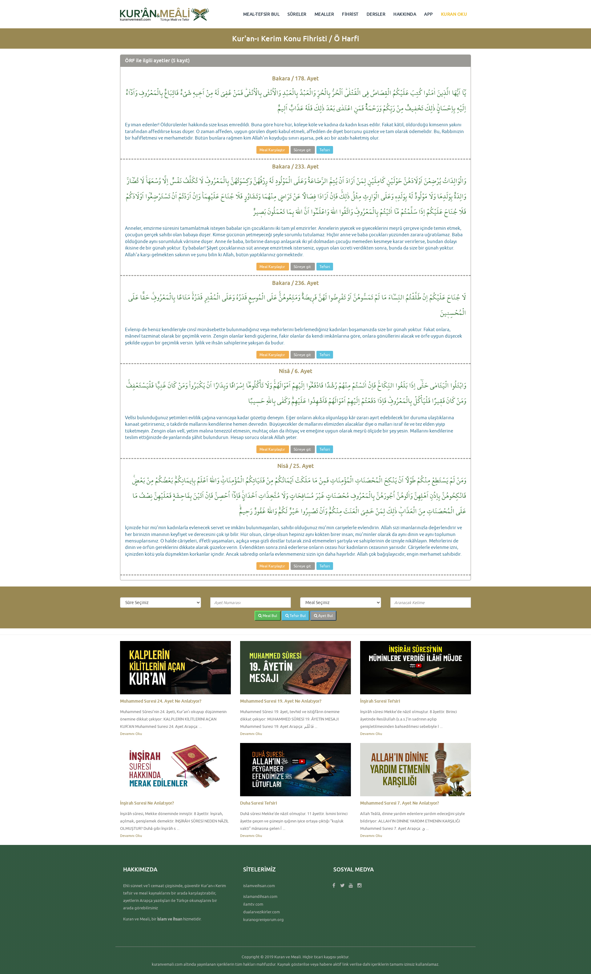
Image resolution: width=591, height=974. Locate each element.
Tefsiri (325, 150)
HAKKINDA (404, 14)
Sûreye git (303, 150)
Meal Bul (269, 615)
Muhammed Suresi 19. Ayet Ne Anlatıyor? (280, 701)
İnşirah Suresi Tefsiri (380, 701)
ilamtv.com (253, 904)
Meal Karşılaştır (272, 150)
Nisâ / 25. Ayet (295, 465)
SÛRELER (297, 14)
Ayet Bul (325, 615)
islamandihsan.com (260, 896)
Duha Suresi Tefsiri (258, 803)
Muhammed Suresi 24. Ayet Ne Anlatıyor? (160, 701)
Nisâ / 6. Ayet (295, 370)
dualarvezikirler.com (261, 911)
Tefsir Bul (297, 615)
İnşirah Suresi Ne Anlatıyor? (147, 803)
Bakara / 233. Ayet (295, 166)
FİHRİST (350, 14)
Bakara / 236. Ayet (295, 282)
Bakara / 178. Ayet (295, 78)
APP (428, 14)
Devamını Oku (131, 734)
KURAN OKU (454, 14)
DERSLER (376, 14)
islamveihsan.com (259, 885)
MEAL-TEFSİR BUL (261, 14)
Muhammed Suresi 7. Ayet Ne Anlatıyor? (399, 803)
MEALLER (324, 14)
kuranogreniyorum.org (263, 919)
